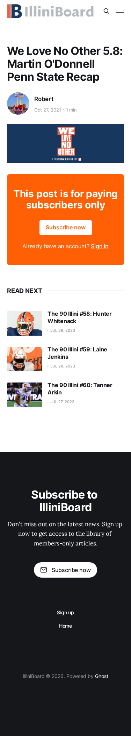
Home (65, 626)
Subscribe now (66, 227)
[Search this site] (106, 11)
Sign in (100, 246)
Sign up (65, 612)
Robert (43, 98)
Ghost (101, 676)
